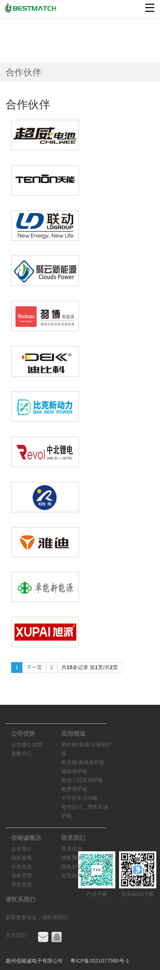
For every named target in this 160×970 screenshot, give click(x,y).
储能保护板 (74, 771)
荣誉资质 (21, 884)
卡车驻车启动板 (79, 798)
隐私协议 (71, 866)
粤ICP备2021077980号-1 (100, 961)
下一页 (34, 667)
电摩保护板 (74, 789)
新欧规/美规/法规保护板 (86, 749)
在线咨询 (71, 875)
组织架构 (21, 858)
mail (43, 937)
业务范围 (21, 875)
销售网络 (71, 858)
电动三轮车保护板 (82, 780)
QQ (56, 937)
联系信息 (71, 849)
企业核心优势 (26, 744)
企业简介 (21, 849)
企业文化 (21, 866)
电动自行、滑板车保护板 (84, 811)
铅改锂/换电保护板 (83, 762)
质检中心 (21, 753)
